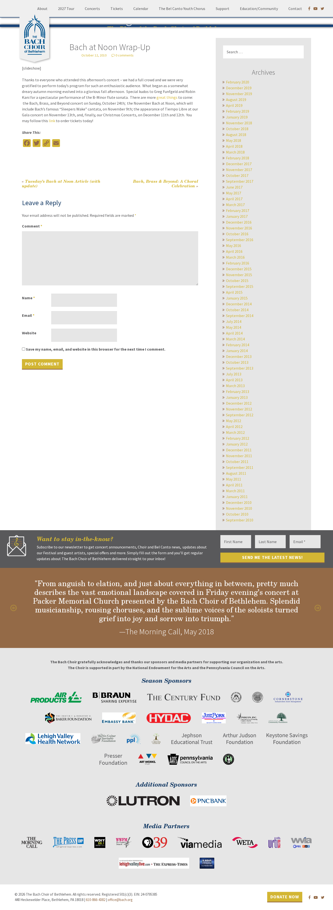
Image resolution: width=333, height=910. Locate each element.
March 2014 (235, 339)
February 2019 (237, 111)
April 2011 (234, 484)
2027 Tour (66, 8)
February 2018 (237, 157)
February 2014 (237, 344)
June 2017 (234, 187)
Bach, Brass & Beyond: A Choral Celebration (165, 183)
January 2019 (237, 117)
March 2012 (235, 432)
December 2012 (239, 403)
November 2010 (239, 508)
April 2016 (234, 251)
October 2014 (237, 309)
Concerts (92, 8)
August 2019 (236, 99)
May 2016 (233, 245)
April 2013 (234, 379)
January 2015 (237, 298)
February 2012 (237, 438)
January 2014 (237, 350)
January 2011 (237, 496)
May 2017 (233, 193)
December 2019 (239, 87)
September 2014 (239, 315)
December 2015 (239, 268)
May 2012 (233, 420)
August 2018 (236, 134)
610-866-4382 (95, 899)
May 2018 (233, 140)
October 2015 (237, 280)
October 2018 (237, 128)
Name (28, 297)
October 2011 (237, 461)
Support (222, 8)
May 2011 (233, 479)
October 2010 (237, 514)
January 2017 (237, 216)
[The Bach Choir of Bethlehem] (35, 33)
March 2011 (235, 490)
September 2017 (239, 181)
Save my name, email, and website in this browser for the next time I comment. (95, 349)
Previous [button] (15, 608)
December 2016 (239, 222)
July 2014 (233, 321)
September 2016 (239, 239)
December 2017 (239, 163)
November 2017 (239, 169)
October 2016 (237, 233)
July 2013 (233, 374)
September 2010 (239, 520)
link (52, 120)
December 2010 (239, 502)
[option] (166, 608)
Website (29, 332)
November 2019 (239, 93)
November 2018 (239, 122)
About (42, 8)
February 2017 (237, 210)
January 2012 (237, 444)
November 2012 (239, 409)
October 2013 (237, 362)
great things (166, 97)
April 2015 (234, 292)
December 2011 (239, 449)
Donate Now (284, 897)
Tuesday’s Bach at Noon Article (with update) (61, 183)
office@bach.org (120, 899)
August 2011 (236, 473)
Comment (32, 226)
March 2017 (235, 204)
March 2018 (235, 152)
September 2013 (239, 368)
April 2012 (234, 426)
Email (28, 315)
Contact (295, 8)
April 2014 (234, 333)
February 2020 (237, 82)
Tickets (116, 8)
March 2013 (235, 385)
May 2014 (233, 327)
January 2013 (237, 397)
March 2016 (235, 257)
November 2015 (239, 274)
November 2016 (239, 228)
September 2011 (239, 467)
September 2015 (239, 286)
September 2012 (239, 414)
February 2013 (237, 391)
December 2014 (239, 303)
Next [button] (318, 608)
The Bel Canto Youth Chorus (182, 8)
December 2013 (239, 356)
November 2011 (239, 455)
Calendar (140, 8)
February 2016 (237, 263)
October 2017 (237, 175)
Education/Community (259, 8)
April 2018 (234, 146)
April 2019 (234, 105)
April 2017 (234, 198)
